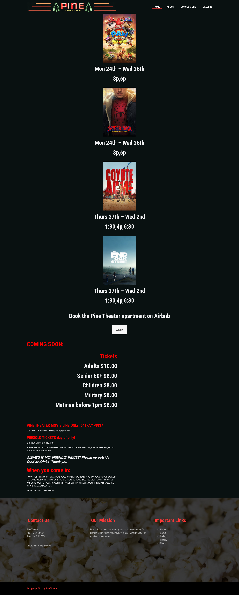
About (170, 6)
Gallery (207, 6)
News (163, 543)
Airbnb (119, 329)
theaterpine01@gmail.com (39, 545)
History (163, 539)
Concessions (188, 6)
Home (157, 6)
